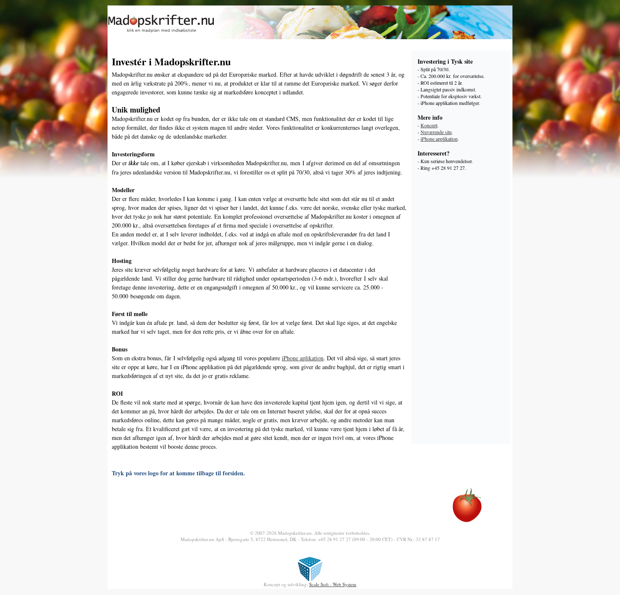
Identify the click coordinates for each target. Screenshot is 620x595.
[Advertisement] (463, 311)
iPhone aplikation (302, 358)
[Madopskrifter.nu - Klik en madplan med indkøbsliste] (161, 32)
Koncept (429, 125)
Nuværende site (436, 132)
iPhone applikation (439, 138)
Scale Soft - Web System (332, 584)
